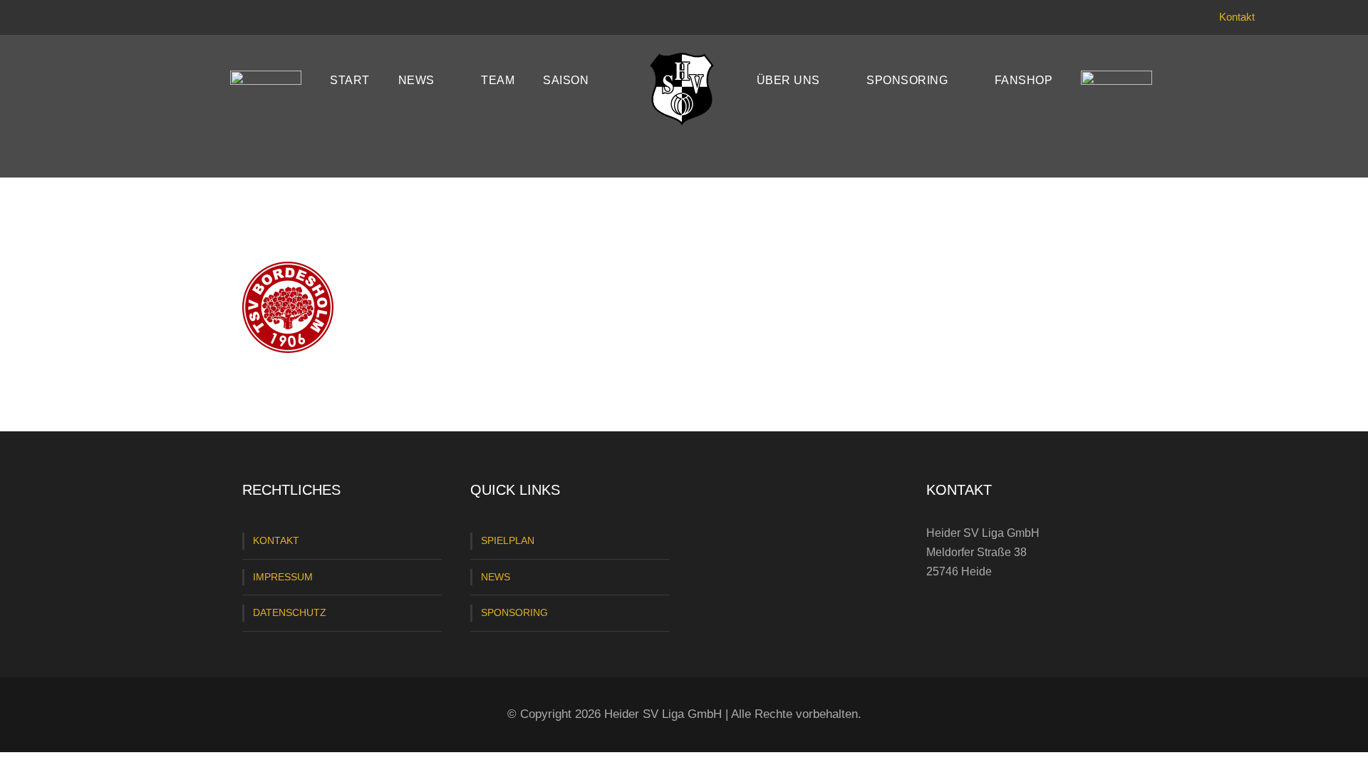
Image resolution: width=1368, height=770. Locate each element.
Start (350, 80)
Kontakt (1237, 17)
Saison (566, 80)
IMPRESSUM (283, 576)
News (416, 80)
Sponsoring (907, 80)
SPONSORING (514, 612)
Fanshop (1024, 80)
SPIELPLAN (507, 540)
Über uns (788, 80)
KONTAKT (276, 540)
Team (497, 80)
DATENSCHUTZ (289, 612)
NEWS (495, 576)
